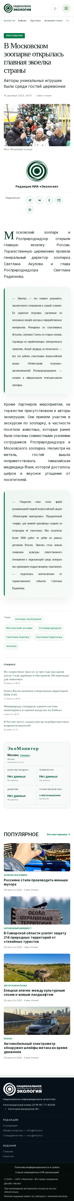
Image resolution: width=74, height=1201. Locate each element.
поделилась (26, 574)
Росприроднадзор (50, 627)
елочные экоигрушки (28, 618)
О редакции (10, 1125)
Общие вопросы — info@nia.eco (23, 1130)
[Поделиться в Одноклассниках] (49, 200)
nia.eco (17, 1183)
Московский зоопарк (19, 627)
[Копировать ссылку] (30, 210)
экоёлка (11, 645)
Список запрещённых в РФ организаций (37, 1172)
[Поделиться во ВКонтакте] (39, 200)
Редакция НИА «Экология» (37, 186)
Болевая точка (53, 20)
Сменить (25, 755)
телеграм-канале (53, 377)
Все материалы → (58, 834)
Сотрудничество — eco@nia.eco (23, 1135)
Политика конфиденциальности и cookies (37, 1167)
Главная (8, 1151)
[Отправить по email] (59, 200)
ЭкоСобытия (14, 35)
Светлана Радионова (49, 636)
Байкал (22, 20)
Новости (8, 1156)
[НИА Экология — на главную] (17, 8)
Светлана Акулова (17, 636)
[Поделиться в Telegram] (30, 200)
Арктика (35, 20)
